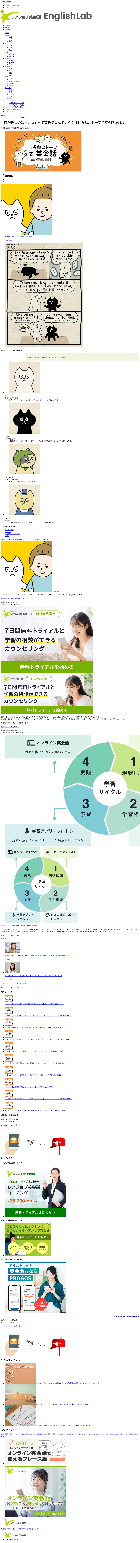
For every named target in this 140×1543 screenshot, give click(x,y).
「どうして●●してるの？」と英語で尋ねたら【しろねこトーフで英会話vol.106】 (34, 1004)
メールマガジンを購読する (10, 1125)
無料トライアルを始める (10, 727)
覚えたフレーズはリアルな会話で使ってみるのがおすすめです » (48, 357)
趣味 (10, 50)
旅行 (10, 98)
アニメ (11, 94)
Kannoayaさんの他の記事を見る (12, 598)
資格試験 (8, 58)
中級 (10, 39)
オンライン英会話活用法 (14, 107)
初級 (10, 41)
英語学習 (20, 1434)
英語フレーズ (56, 1434)
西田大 (136, 1434)
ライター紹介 (10, 7)
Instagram (8, 29)
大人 (10, 79)
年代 (6, 77)
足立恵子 (50, 1434)
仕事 (10, 45)
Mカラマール (74, 1434)
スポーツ (12, 96)
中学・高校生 (14, 81)
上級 (10, 37)
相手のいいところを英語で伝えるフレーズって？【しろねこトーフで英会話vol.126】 (36, 1110)
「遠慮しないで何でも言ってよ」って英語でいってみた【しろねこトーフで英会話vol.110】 (38, 1016)
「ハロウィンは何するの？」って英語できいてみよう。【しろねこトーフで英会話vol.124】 (38, 1099)
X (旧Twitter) (9, 530)
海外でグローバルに (16, 105)
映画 (10, 90)
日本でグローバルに (16, 103)
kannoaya (17, 539)
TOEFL (11, 62)
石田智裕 (131, 1434)
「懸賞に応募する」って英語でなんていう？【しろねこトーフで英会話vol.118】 (34, 1051)
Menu (3, 115)
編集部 (6, 1434)
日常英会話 (10, 539)
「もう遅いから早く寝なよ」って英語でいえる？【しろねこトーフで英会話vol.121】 (36, 1063)
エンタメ (8, 88)
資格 (121, 1434)
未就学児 (12, 86)
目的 (6, 43)
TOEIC (11, 60)
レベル (7, 35)
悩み (6, 52)
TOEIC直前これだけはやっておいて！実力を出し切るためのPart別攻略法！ (63, 1404)
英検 (10, 64)
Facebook (8, 25)
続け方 (11, 54)
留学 (10, 47)
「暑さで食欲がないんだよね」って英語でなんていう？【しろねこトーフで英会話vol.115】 (38, 1039)
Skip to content (6, 2)
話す (10, 68)
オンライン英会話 (66, 1434)
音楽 (10, 92)
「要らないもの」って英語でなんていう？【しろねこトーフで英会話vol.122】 (33, 1075)
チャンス (8, 101)
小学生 (11, 83)
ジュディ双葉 (109, 1434)
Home (7, 33)
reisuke (115, 1434)
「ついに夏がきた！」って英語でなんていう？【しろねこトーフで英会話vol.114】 (35, 1027)
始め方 (11, 56)
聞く (10, 73)
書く (10, 70)
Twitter (7, 27)
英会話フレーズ (42, 539)
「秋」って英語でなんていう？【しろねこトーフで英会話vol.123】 (29, 1087)
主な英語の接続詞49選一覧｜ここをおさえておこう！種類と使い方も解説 (63, 1425)
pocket (7, 536)
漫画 (34, 539)
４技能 (7, 66)
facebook (8, 532)
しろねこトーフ (27, 539)
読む (10, 75)
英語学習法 (38, 1434)
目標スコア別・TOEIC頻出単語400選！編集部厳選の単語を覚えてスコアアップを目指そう (69, 1383)
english (3, 539)
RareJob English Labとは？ (14, 5)
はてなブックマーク (12, 534)
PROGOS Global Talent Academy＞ (126, 1316)
